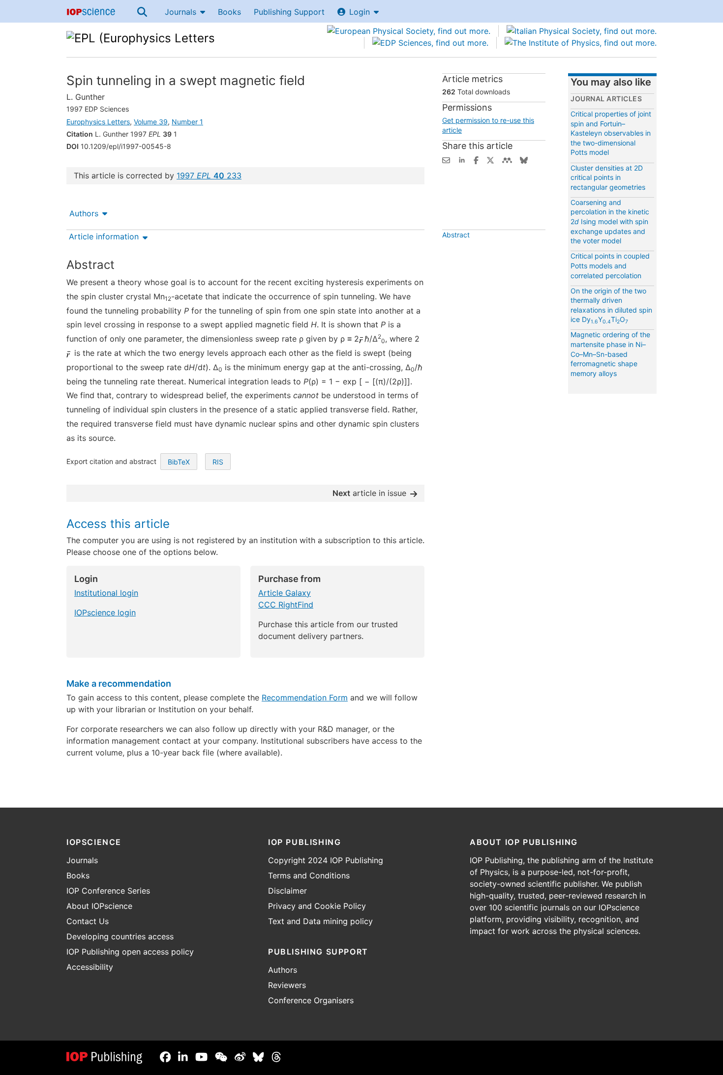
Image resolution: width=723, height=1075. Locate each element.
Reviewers (287, 985)
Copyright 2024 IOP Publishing (325, 860)
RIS (217, 462)
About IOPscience (99, 906)
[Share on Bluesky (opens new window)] (524, 159)
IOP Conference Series (108, 891)
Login (359, 12)
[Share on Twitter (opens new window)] (490, 159)
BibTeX (179, 462)
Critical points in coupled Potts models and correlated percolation (610, 265)
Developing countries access (120, 936)
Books (229, 12)
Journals (180, 12)
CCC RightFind (285, 605)
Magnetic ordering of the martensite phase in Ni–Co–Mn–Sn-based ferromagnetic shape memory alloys (610, 353)
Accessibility (89, 967)
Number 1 (187, 121)
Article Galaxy (284, 593)
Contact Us (87, 921)
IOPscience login (105, 612)
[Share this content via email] (446, 159)
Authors (83, 213)
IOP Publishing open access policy (130, 952)
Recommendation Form (305, 697)
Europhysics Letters (98, 121)
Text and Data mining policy (320, 921)
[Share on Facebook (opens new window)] (476, 159)
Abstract (456, 235)
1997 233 (209, 175)
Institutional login (106, 593)
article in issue (369, 493)
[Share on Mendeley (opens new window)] (507, 159)
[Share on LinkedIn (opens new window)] (462, 159)
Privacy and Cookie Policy (317, 906)
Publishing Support (289, 12)
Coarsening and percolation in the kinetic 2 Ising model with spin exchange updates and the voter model (610, 221)
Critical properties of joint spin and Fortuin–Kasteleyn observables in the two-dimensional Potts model (611, 133)
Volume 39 (151, 121)
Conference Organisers (311, 1000)
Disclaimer (287, 891)
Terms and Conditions (309, 875)
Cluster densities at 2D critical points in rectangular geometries (608, 177)
